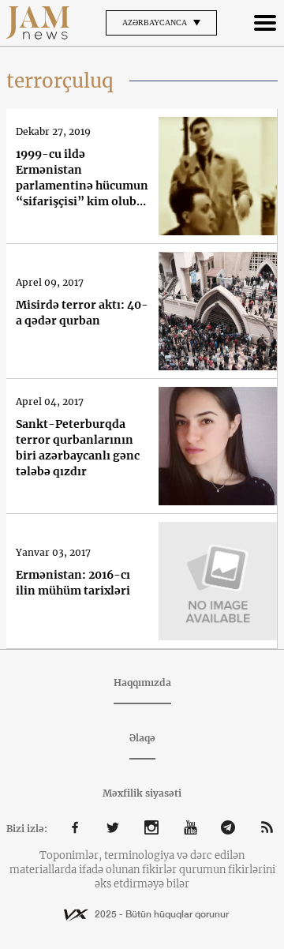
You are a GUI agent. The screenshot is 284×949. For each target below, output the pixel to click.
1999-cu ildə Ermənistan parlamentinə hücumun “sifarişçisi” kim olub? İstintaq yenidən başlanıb (82, 178)
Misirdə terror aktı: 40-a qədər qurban (82, 313)
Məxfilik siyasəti (142, 793)
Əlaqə (142, 738)
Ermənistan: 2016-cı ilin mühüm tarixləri (73, 583)
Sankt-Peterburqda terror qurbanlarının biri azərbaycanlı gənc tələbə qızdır (78, 447)
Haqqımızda (142, 682)
